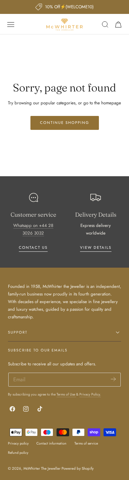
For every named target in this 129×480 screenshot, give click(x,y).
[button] (11, 24)
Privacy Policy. (90, 394)
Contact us (33, 247)
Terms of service (86, 443)
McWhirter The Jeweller (42, 468)
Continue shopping (64, 122)
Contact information (51, 443)
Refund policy (18, 452)
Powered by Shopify (78, 468)
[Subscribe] (113, 379)
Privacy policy (18, 443)
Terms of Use (66, 394)
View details (95, 247)
